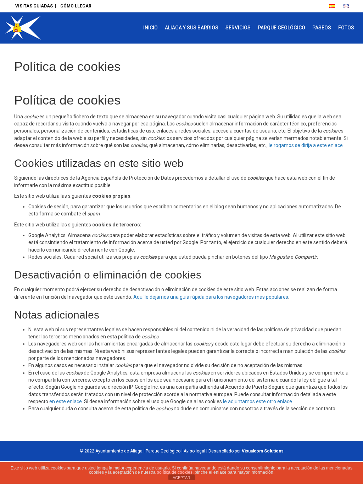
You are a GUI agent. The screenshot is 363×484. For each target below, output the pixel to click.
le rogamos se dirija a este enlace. (306, 145)
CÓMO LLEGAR (75, 6)
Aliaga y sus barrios (191, 27)
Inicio (150, 27)
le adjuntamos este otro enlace (257, 401)
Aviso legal (194, 451)
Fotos (346, 27)
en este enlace (65, 401)
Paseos (321, 27)
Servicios (238, 27)
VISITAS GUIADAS (34, 6)
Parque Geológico (281, 27)
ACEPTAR (181, 477)
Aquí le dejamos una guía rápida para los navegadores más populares (210, 297)
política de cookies (174, 472)
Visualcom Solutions (263, 451)
